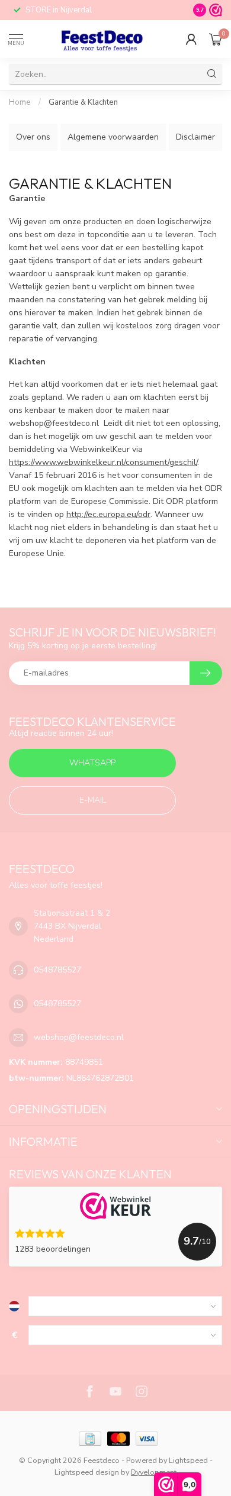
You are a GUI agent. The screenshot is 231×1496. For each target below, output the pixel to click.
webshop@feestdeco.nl (79, 1037)
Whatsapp (92, 762)
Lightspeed (188, 1460)
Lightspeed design (86, 1472)
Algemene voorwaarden (113, 137)
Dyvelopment (154, 1472)
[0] (215, 39)
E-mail (92, 800)
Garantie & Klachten (83, 102)
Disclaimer (195, 137)
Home (20, 102)
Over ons (33, 137)
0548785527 (57, 969)
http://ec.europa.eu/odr (108, 514)
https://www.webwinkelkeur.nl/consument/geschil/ (103, 462)
